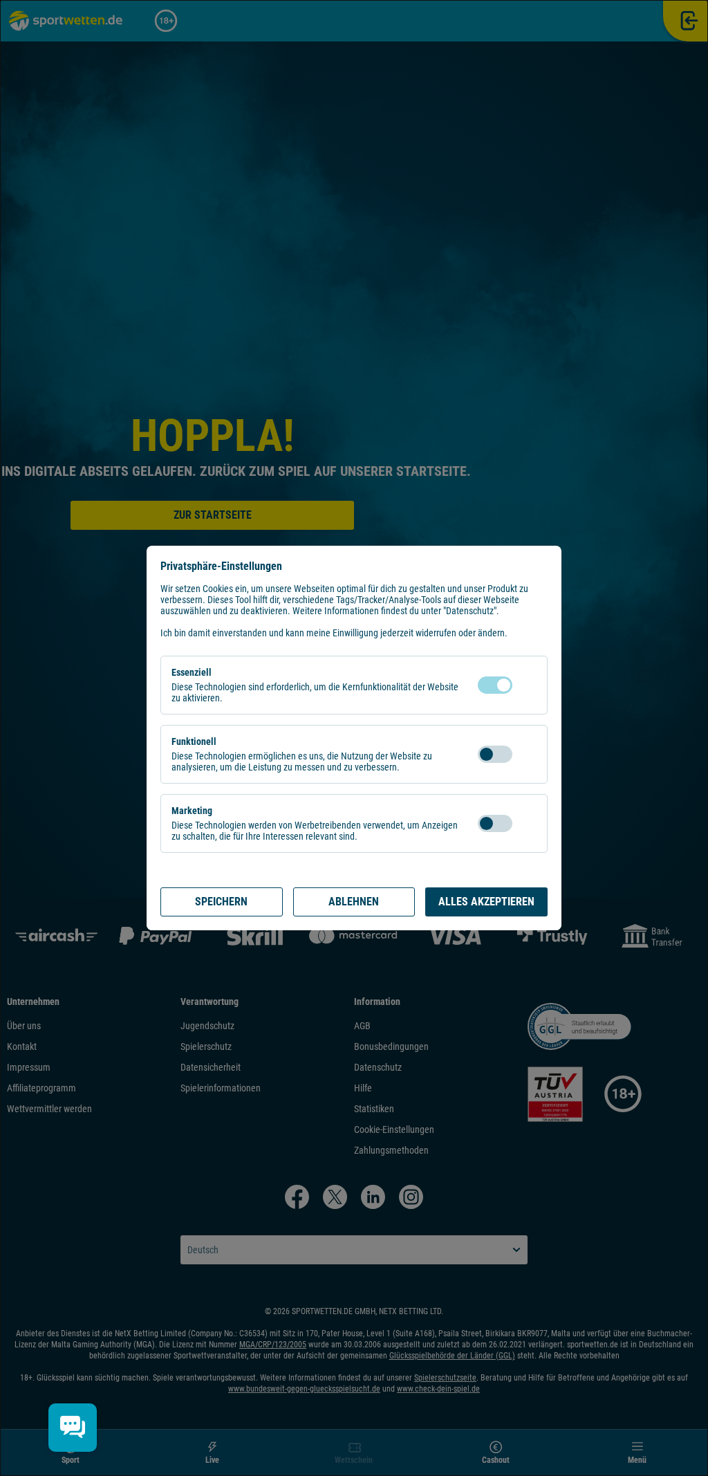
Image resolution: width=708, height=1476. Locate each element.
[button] (526, 685)
